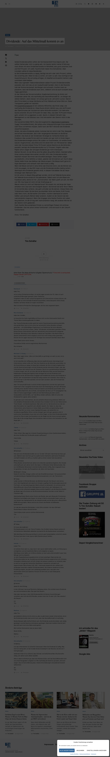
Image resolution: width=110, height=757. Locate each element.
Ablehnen (80, 750)
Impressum (93, 754)
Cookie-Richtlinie (74, 754)
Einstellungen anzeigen (96, 750)
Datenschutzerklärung (84, 754)
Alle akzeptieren (67, 750)
